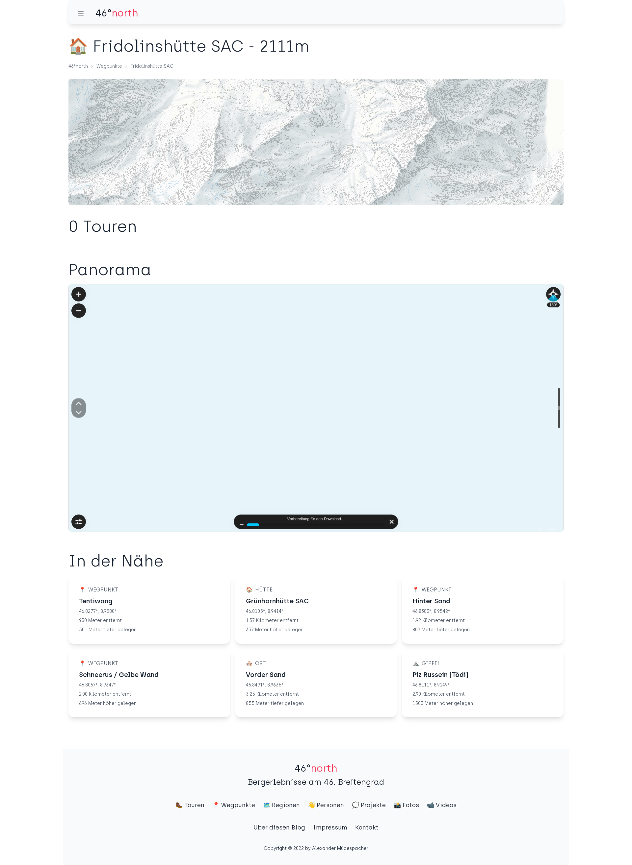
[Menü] (80, 13)
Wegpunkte (109, 66)
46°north (78, 66)
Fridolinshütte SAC (152, 66)
